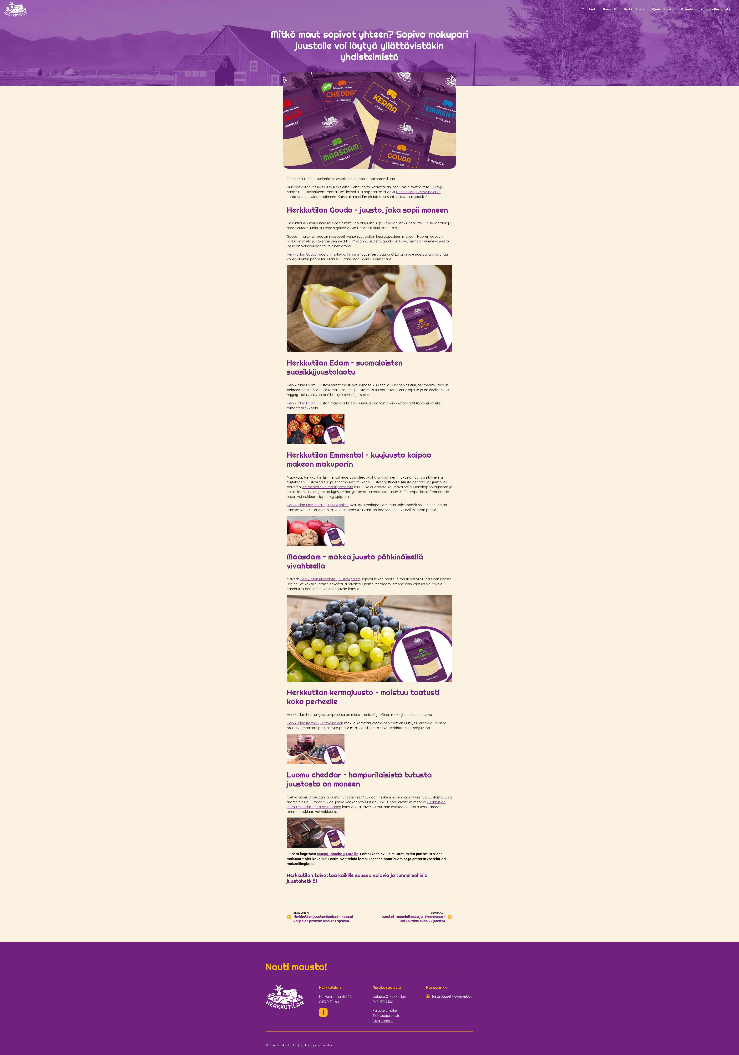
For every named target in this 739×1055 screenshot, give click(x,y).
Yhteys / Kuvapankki (716, 9)
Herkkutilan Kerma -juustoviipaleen (315, 723)
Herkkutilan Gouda (302, 254)
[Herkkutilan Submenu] (644, 9)
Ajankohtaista (663, 9)
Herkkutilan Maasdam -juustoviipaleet (330, 579)
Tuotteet (588, 9)
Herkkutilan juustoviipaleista (418, 192)
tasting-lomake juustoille (337, 854)
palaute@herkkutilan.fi (390, 996)
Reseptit (609, 9)
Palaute (687, 9)
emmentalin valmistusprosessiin (327, 487)
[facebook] (323, 1012)
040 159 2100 (383, 1002)
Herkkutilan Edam (301, 403)
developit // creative (318, 1045)
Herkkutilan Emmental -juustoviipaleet (318, 505)
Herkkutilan (632, 9)
